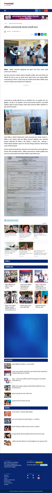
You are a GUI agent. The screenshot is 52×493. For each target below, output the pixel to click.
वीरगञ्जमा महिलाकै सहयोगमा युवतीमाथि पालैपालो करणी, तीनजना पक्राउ (28, 434)
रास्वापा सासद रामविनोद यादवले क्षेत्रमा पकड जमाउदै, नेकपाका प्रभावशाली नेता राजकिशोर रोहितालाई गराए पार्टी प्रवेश (25, 289)
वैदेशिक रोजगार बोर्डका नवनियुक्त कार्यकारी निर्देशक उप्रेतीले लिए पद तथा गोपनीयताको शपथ (10, 308)
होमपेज (6, 23)
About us (6, 475)
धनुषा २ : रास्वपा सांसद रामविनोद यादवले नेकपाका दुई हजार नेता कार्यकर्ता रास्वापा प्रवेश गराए (41, 288)
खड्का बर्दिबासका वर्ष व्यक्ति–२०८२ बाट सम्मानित (10, 286)
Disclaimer (37, 491)
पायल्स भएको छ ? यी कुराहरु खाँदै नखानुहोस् (22, 412)
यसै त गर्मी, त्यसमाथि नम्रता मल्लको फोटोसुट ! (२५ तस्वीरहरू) (26, 419)
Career (5, 478)
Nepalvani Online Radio (9, 480)
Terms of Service (8, 483)
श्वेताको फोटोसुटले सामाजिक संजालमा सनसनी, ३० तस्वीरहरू (25, 427)
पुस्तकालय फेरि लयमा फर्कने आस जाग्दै (40, 306)
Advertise (6, 477)
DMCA (41, 491)
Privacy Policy (7, 481)
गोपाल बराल (9, 31)
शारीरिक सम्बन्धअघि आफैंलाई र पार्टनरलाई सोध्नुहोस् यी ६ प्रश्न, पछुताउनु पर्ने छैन (29, 441)
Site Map (6, 484)
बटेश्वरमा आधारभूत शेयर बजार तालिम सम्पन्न (25, 306)
